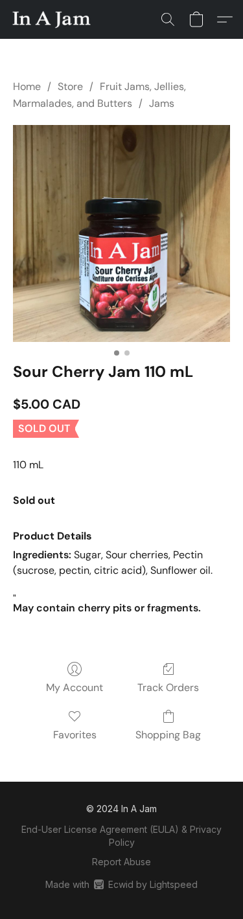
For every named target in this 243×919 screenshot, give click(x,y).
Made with (121, 884)
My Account (74, 687)
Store (70, 86)
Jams (161, 103)
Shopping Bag (168, 735)
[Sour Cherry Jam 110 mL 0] (121, 233)
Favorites (75, 735)
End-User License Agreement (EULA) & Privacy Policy (121, 836)
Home (27, 86)
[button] (53, 19)
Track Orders (168, 687)
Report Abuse (121, 861)
